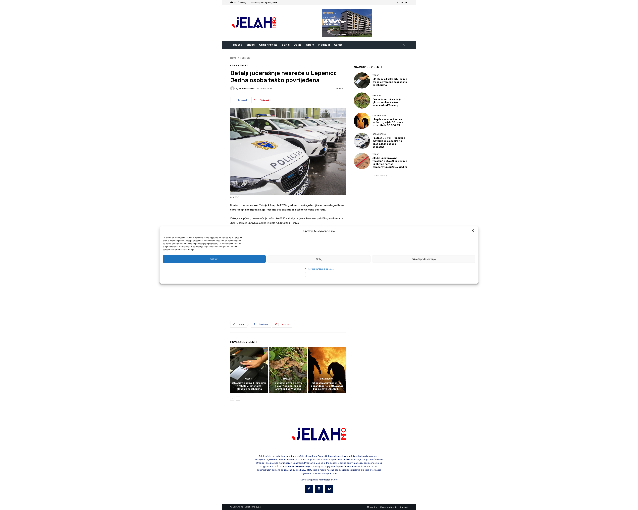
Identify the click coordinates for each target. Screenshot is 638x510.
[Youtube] (406, 3)
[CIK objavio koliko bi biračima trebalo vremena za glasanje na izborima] (249, 370)
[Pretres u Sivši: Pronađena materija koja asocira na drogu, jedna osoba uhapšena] (362, 141)
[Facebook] (398, 3)
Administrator (247, 88)
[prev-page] (232, 398)
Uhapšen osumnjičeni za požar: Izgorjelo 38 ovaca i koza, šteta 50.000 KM (327, 386)
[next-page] (238, 398)
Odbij (319, 258)
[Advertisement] (288, 284)
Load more (379, 175)
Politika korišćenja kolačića (321, 269)
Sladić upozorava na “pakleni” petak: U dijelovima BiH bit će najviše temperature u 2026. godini (389, 163)
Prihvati (214, 258)
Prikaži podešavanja (424, 258)
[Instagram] (402, 3)
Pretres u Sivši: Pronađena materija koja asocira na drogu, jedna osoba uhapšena (388, 142)
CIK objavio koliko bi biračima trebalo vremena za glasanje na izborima (249, 386)
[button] (473, 231)
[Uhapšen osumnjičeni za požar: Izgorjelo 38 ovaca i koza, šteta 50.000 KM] (327, 370)
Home (233, 57)
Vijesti (248, 379)
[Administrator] (233, 88)
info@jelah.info (330, 479)
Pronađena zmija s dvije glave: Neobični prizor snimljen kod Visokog (288, 386)
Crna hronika (244, 57)
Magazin (287, 379)
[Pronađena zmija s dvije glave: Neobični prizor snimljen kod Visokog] (288, 370)
